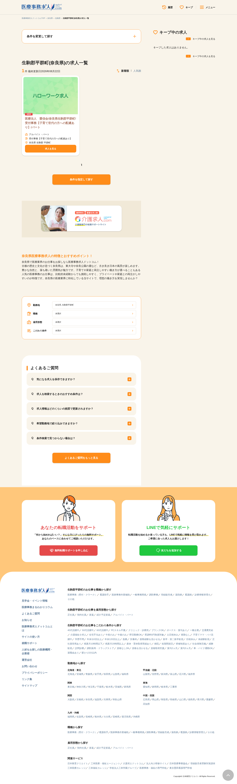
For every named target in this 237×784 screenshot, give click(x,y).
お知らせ (27, 620)
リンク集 (27, 679)
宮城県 (80, 674)
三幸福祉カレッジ (98, 768)
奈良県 (50, 18)
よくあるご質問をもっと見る (81, 457)
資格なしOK (123, 648)
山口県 (182, 699)
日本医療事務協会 (178, 763)
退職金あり (73, 652)
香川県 (200, 699)
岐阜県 (164, 686)
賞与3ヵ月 (185, 648)
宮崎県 (116, 716)
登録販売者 (166, 594)
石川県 (182, 674)
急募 (125, 639)
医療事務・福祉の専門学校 (153, 768)
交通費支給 (207, 630)
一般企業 (194, 630)
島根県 (173, 699)
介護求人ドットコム (133, 763)
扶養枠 (133, 639)
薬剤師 (178, 594)
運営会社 (27, 659)
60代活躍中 (102, 630)
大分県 (107, 716)
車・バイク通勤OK (203, 648)
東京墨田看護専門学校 (180, 768)
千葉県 (100, 686)
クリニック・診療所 (138, 630)
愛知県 (146, 686)
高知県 (146, 704)
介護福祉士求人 (78, 634)
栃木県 (109, 686)
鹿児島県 (126, 716)
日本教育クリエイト (78, 763)
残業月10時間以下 (93, 643)
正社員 (71, 614)
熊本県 (98, 716)
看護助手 (104, 594)
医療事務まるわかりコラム (37, 607)
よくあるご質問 (31, 613)
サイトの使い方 (31, 636)
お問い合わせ (29, 666)
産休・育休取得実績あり (139, 643)
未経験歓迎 (203, 639)
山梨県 (146, 674)
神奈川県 (81, 686)
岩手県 (98, 674)
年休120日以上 (112, 639)
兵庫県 (107, 699)
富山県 (173, 674)
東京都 (71, 686)
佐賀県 (80, 716)
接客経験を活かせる (150, 639)
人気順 (137, 70)
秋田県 (107, 674)
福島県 (125, 674)
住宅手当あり (96, 634)
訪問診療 (79, 648)
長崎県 (89, 716)
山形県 (116, 674)
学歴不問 (79, 639)
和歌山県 (117, 699)
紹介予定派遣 (103, 614)
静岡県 (155, 686)
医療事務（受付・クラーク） (82, 594)
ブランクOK (158, 630)
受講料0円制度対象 (154, 634)
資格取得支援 (157, 648)
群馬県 (127, 686)
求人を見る (50, 148)
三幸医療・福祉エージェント (105, 763)
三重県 (173, 686)
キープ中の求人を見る (204, 39)
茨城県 (118, 686)
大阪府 (71, 699)
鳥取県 (164, 699)
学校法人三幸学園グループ (123, 768)
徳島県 (191, 699)
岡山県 (155, 699)
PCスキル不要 (118, 630)
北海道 (71, 674)
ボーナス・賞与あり (177, 630)
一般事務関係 (139, 594)
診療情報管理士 (202, 594)
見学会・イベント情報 (35, 600)
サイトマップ (29, 685)
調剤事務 (153, 594)
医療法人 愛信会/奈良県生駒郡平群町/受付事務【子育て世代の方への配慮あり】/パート (50, 123)
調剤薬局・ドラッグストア (100, 648)
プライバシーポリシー (35, 672)
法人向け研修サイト (156, 763)
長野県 (155, 674)
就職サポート (29, 643)
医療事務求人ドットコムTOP (33, 18)
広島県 (146, 699)
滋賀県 (98, 699)
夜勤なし (185, 634)
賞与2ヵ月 (172, 648)
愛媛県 (209, 699)
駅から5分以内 (89, 652)
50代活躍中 (88, 630)
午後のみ (122, 634)
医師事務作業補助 (121, 594)
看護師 (188, 594)
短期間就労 (167, 643)
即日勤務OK (135, 634)
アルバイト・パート (123, 614)
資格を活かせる (140, 648)
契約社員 (81, 614)
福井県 (191, 674)
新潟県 (164, 674)
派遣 (91, 614)
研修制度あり (182, 643)
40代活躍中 (73, 630)
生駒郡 (57, 18)
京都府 (80, 699)
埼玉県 (91, 686)
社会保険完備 (199, 643)
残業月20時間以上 (114, 643)
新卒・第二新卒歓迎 (173, 639)
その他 (71, 599)
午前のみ (110, 634)
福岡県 (71, 716)
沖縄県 (136, 716)
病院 (156, 643)
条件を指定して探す (81, 179)
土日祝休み (172, 634)
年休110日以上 (94, 639)
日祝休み (190, 639)
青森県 (89, 674)
